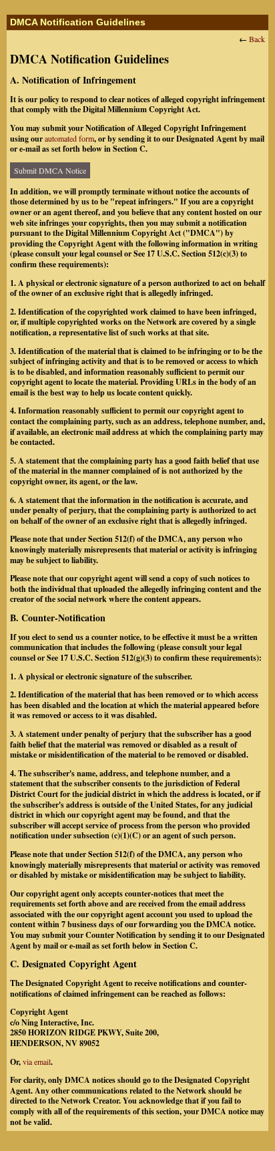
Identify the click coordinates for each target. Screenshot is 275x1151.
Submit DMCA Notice (50, 170)
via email (37, 1061)
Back (257, 38)
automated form (69, 138)
